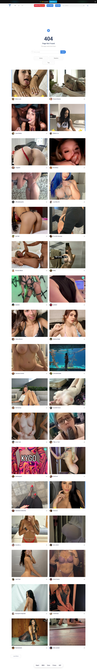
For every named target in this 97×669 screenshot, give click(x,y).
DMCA (43, 665)
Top (48, 62)
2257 (60, 665)
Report (37, 665)
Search (63, 51)
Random (56, 58)
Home (40, 58)
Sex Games (50, 5)
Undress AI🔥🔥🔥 (39, 5)
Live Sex (58, 5)
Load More (16, 656)
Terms (48, 665)
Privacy (54, 665)
